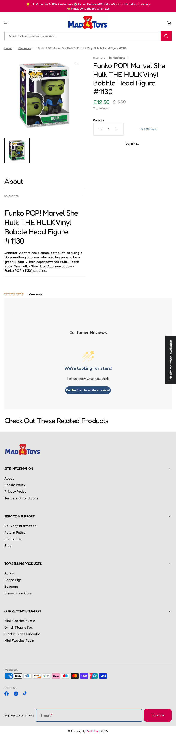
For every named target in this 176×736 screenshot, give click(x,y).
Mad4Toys (92, 731)
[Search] (166, 36)
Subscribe (158, 715)
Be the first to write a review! (88, 390)
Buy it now (132, 143)
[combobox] (88, 36)
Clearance (24, 48)
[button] (6, 22)
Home (8, 48)
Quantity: (99, 120)
